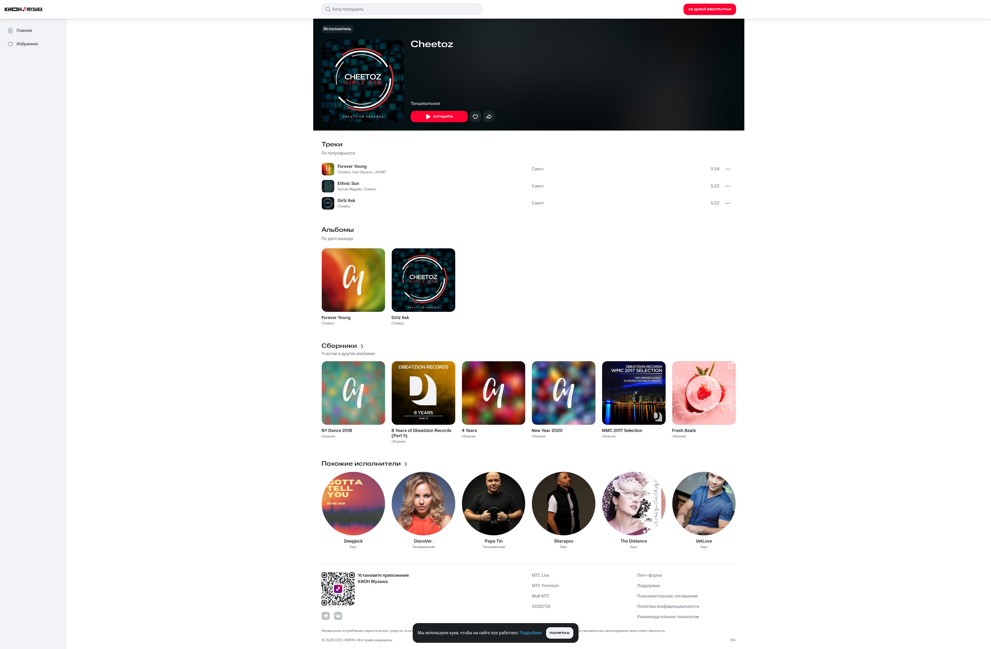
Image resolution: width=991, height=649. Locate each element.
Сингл (538, 169)
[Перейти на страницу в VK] (338, 616)
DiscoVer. (423, 541)
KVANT (380, 172)
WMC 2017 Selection (622, 430)
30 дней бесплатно (709, 9)
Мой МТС (541, 596)
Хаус (353, 547)
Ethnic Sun (348, 184)
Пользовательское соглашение (667, 596)
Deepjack (353, 541)
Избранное (27, 44)
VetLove (704, 541)
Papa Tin (494, 541)
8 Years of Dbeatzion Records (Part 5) (421, 433)
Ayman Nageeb (349, 189)
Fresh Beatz (684, 430)
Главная (24, 30)
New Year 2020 (547, 430)
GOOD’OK (541, 606)
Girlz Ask (346, 201)
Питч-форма (649, 575)
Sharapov (564, 541)
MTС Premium (545, 586)
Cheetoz (344, 172)
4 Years (469, 430)
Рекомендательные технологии (668, 617)
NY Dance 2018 (337, 430)
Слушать (443, 116)
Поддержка (648, 586)
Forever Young (352, 166)
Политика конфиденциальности (668, 606)
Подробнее (531, 633)
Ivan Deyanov (362, 172)
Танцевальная (425, 103)
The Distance (634, 541)
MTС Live (540, 575)
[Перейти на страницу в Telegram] (326, 616)
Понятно (559, 633)
